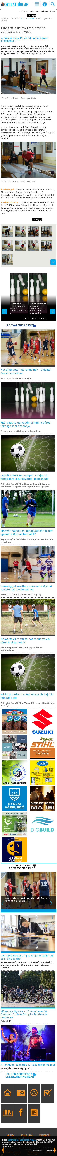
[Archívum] (7, 1118)
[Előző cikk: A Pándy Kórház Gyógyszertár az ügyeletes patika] (55, 1150)
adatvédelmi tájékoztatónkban (22, 1140)
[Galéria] (20, 1098)
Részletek (37, 1151)
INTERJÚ (44, 1135)
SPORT (32, 18)
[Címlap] (7, 1098)
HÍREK (11, 1135)
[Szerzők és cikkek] (34, 1118)
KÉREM (50, 1151)
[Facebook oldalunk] (20, 1118)
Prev (4, 905)
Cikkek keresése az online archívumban (19, 1075)
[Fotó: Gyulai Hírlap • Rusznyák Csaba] (7, 236)
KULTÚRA (27, 1135)
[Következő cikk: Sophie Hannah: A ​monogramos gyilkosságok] (2, 1150)
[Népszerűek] (34, 1098)
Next (53, 905)
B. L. (23, 18)
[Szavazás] (47, 1098)
